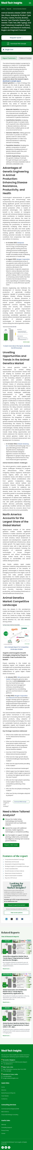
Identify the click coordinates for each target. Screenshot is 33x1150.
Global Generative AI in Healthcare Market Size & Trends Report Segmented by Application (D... (15, 991)
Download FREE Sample (18, 44)
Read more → (7, 969)
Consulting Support (6, 1127)
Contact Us (4, 1099)
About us (3, 1090)
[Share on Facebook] (17, 919)
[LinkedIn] (6, 1147)
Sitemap (3, 1124)
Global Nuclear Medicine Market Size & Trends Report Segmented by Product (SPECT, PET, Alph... (16, 1025)
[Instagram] (9, 1147)
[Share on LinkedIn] (6, 919)
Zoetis (8, 679)
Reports (9, 9)
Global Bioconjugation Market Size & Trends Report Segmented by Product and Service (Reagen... (16, 958)
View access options (16, 912)
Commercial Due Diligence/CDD (10, 1109)
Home (3, 9)
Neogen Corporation (23, 259)
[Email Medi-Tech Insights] (22, 919)
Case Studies (5, 1096)
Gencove (12, 698)
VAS (18, 677)
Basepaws (20, 243)
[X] (2, 1147)
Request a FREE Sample (11, 845)
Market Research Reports (8, 1093)
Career (3, 1133)
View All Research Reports (10, 936)
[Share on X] (11, 919)
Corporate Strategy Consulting (9, 1114)
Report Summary (9, 58)
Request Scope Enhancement (16, 905)
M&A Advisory (5, 1111)
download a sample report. (12, 81)
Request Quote (16, 38)
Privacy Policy (5, 1130)
